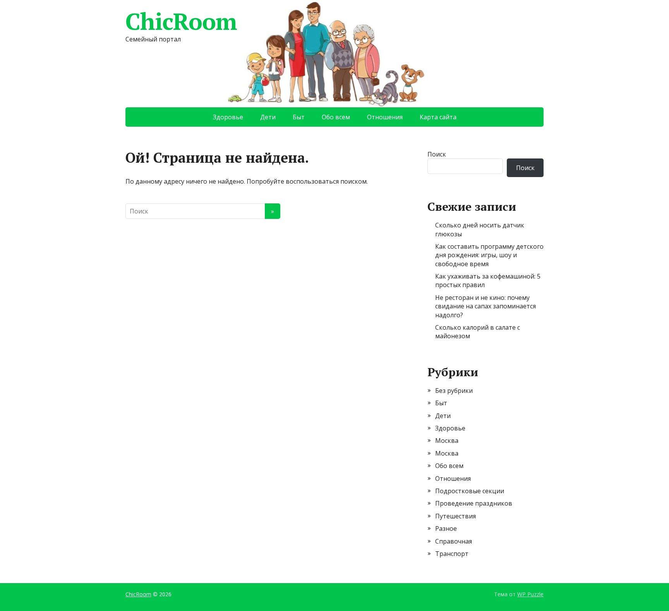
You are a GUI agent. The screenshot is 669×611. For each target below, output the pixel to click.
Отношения (385, 117)
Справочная (453, 541)
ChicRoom (181, 21)
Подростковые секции (469, 491)
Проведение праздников (473, 503)
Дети (268, 117)
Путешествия (455, 516)
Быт (299, 117)
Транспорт (451, 553)
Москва (446, 440)
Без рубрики (454, 390)
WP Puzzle (530, 594)
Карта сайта (438, 117)
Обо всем (336, 117)
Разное (446, 528)
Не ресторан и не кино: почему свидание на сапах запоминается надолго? (485, 306)
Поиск (436, 154)
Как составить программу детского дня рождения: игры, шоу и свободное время (489, 255)
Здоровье (228, 117)
